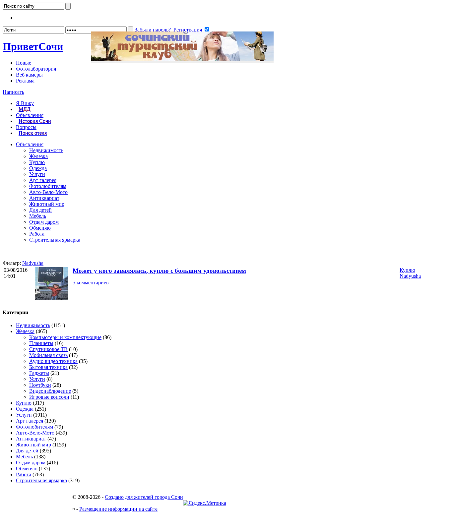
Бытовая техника (48, 367)
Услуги (37, 174)
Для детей (40, 210)
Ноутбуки (40, 385)
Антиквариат (44, 198)
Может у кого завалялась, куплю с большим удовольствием (159, 270)
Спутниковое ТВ (48, 349)
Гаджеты (39, 373)
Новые (23, 63)
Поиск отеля (33, 133)
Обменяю (40, 228)
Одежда (38, 168)
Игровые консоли (49, 397)
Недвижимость (46, 150)
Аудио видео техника (53, 361)
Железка (38, 156)
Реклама (25, 81)
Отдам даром (44, 222)
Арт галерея (42, 180)
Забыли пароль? (153, 29)
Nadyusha (32, 263)
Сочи (33, 46)
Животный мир (46, 204)
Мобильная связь (48, 355)
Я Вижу (25, 103)
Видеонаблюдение (50, 391)
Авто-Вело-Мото (48, 192)
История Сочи (35, 121)
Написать (13, 92)
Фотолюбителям (47, 186)
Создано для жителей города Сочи (144, 497)
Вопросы (26, 127)
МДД (25, 109)
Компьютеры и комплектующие (65, 337)
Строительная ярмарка (54, 240)
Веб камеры (29, 75)
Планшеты (41, 343)
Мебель (37, 216)
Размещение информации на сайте (118, 509)
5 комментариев (91, 282)
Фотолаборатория (36, 69)
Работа (36, 234)
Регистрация (187, 29)
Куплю (37, 162)
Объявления (29, 115)
